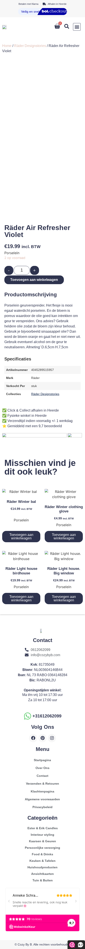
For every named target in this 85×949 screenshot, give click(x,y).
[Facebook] (33, 738)
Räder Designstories (30, 46)
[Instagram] (52, 738)
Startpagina (42, 760)
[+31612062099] (28, 716)
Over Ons (42, 768)
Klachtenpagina (42, 791)
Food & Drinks (42, 854)
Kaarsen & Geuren (42, 841)
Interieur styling (42, 834)
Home (7, 46)
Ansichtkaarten (42, 874)
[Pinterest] (42, 738)
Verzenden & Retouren (42, 783)
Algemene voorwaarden (42, 799)
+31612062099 (46, 716)
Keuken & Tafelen (42, 860)
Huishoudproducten (42, 867)
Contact (42, 775)
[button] (77, 27)
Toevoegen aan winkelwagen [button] (21, 536)
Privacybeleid (42, 807)
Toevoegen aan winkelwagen (34, 280)
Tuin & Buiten (42, 880)
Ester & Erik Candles (42, 828)
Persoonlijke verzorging (42, 847)
